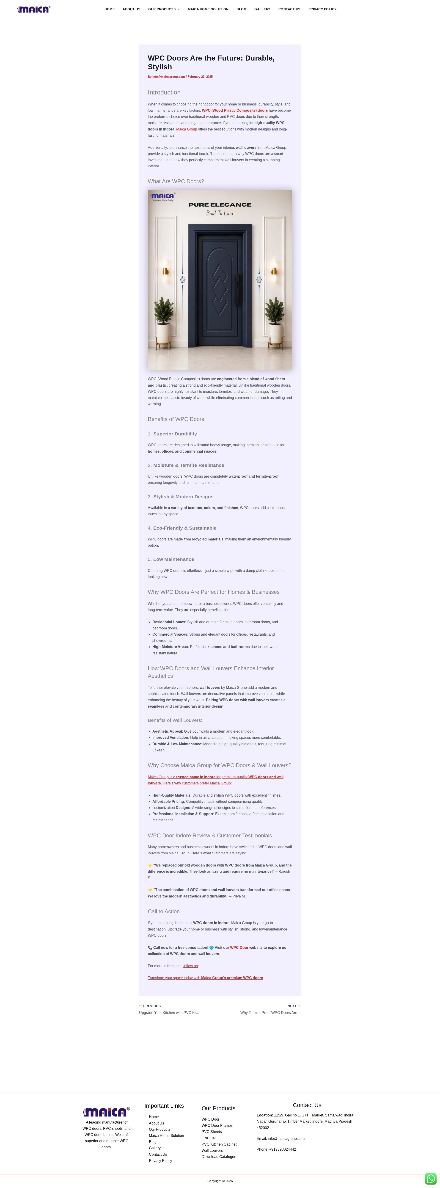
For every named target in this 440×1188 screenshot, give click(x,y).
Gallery (262, 9)
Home (109, 9)
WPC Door (239, 948)
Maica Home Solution (208, 9)
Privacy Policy (322, 9)
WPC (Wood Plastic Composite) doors (235, 110)
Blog (241, 9)
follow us (190, 966)
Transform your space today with (205, 978)
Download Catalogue (219, 1157)
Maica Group (186, 129)
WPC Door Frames (217, 1125)
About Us (131, 9)
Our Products (162, 9)
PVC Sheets (212, 1132)
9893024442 (285, 1149)
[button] (178, 9)
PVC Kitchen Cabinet (219, 1144)
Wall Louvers (212, 1150)
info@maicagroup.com (286, 1139)
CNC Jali (209, 1138)
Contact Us (289, 9)
